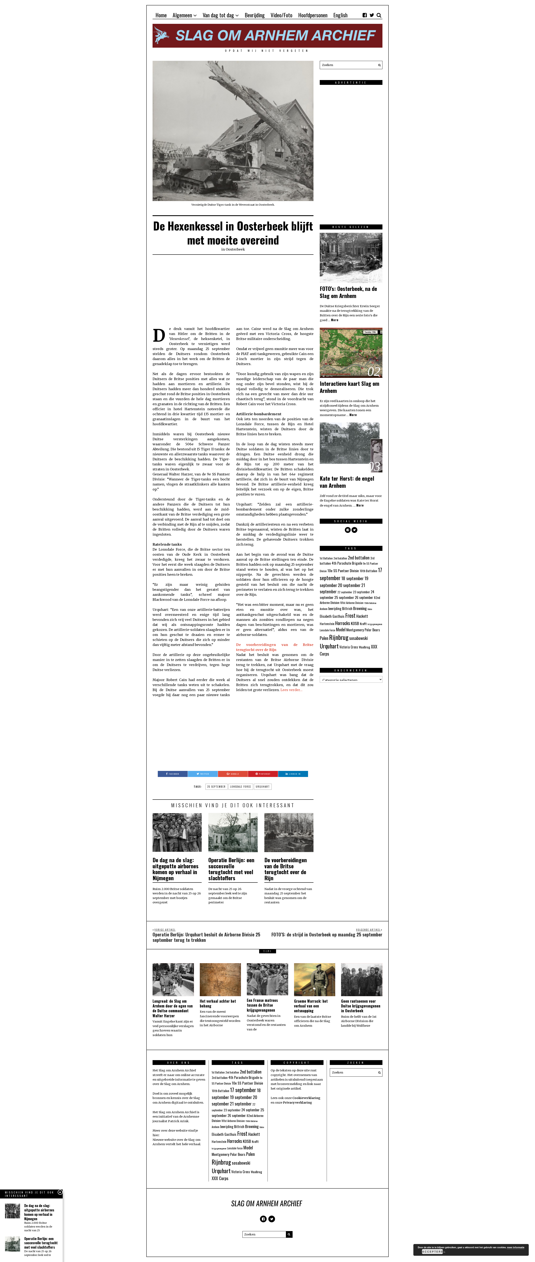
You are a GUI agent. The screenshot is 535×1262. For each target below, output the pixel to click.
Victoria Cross (348, 646)
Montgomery (355, 629)
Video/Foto (281, 15)
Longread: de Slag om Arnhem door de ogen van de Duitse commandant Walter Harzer (173, 1008)
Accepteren (432, 1251)
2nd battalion (358, 557)
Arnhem (323, 609)
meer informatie (515, 1247)
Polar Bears (372, 629)
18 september (352, 578)
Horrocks (342, 623)
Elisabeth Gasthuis (332, 616)
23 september (361, 592)
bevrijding (334, 608)
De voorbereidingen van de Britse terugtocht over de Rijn (285, 869)
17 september (243, 1090)
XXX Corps (220, 1178)
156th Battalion (370, 603)
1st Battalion (326, 558)
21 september (241, 1103)
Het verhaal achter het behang (218, 1003)
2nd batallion (340, 558)
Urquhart (263, 786)
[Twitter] (371, 15)
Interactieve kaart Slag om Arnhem (349, 387)
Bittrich (347, 608)
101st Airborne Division (351, 603)
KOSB (355, 623)
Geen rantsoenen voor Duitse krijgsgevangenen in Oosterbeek (360, 1006)
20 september (349, 585)
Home (161, 15)
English (340, 15)
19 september (241, 1097)
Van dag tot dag (218, 15)
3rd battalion (220, 1077)
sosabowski (358, 638)
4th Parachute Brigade (347, 563)
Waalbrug (364, 647)
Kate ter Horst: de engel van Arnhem (347, 481)
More (335, 320)
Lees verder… (291, 690)
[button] (378, 65)
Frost (350, 615)
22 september (345, 592)
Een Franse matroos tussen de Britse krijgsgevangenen (262, 1005)
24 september (250, 1109)
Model (340, 629)
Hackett (362, 616)
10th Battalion (368, 570)
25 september (216, 786)
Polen (324, 638)
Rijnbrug (338, 637)
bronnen (159, 1098)
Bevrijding (255, 15)
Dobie (370, 609)
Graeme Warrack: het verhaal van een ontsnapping (311, 1006)
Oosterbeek (235, 249)
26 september (364, 597)
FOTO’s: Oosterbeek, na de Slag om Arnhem (348, 292)
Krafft (363, 623)
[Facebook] (364, 15)
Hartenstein (327, 623)
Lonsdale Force (240, 786)
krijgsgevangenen (375, 624)
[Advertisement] (233, 290)
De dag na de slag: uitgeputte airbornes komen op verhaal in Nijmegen (176, 869)
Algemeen (182, 15)
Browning (360, 608)
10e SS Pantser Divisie (343, 570)
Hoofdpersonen (312, 15)
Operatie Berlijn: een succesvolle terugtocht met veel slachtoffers (231, 869)
